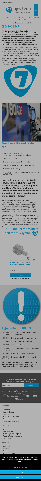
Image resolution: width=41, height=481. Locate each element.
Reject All (21, 472)
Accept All (20, 477)
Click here (15, 459)
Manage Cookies (20, 468)
